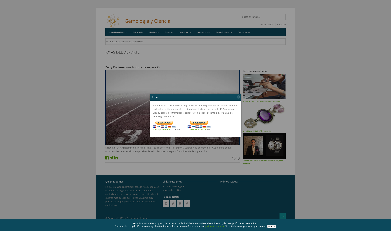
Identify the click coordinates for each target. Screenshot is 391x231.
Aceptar (271, 226)
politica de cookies (214, 226)
